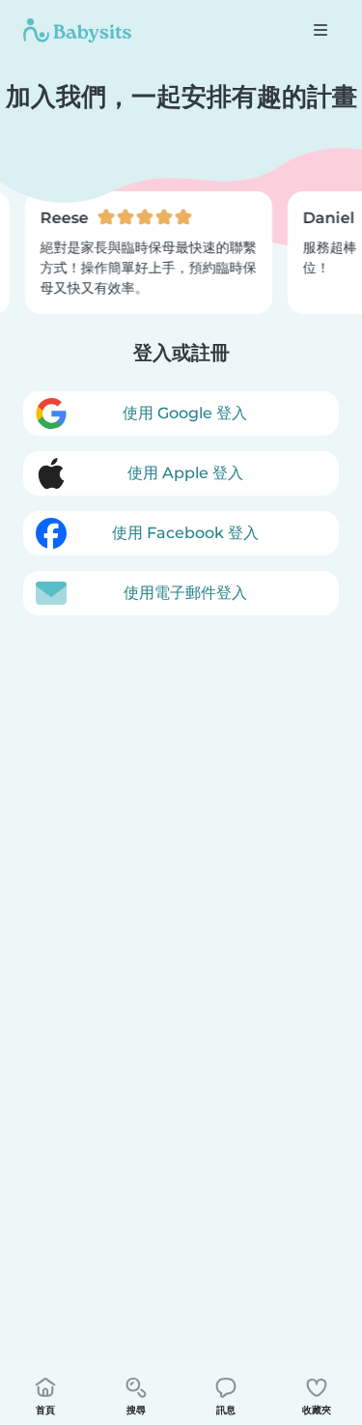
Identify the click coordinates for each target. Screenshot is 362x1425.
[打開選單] (320, 30)
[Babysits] (77, 30)
